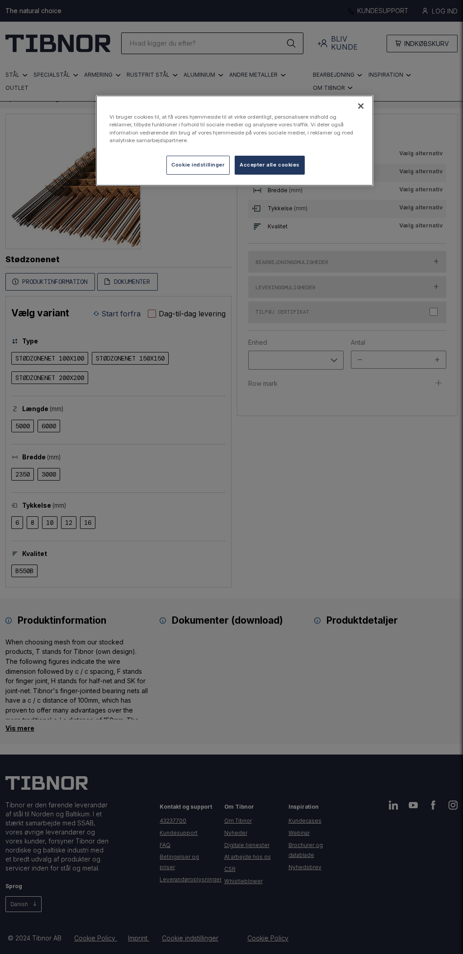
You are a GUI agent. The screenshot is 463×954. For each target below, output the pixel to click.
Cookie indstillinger (197, 165)
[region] (234, 140)
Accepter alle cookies (270, 165)
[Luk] (361, 106)
